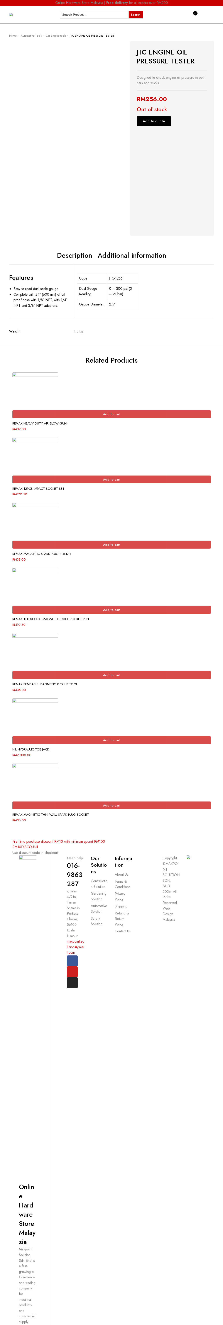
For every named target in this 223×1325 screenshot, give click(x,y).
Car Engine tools (56, 36)
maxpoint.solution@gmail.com (75, 947)
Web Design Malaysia (169, 914)
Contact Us (123, 931)
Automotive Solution (99, 908)
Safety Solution (96, 921)
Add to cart (111, 414)
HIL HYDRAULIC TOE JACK (30, 749)
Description (74, 255)
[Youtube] (72, 971)
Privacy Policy (120, 896)
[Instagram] (72, 982)
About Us (121, 874)
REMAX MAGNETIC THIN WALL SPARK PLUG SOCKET (50, 814)
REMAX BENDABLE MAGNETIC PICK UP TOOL (45, 684)
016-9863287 (75, 874)
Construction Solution (99, 883)
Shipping (121, 906)
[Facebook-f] (72, 960)
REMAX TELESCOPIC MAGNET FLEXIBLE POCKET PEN (50, 619)
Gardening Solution (98, 896)
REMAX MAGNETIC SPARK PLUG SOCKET (42, 553)
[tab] (74, 255)
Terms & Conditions (122, 884)
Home (13, 36)
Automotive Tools (31, 36)
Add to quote (154, 121)
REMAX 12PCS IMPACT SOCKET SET (38, 488)
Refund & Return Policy (122, 919)
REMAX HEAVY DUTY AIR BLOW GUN (39, 423)
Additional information (132, 255)
